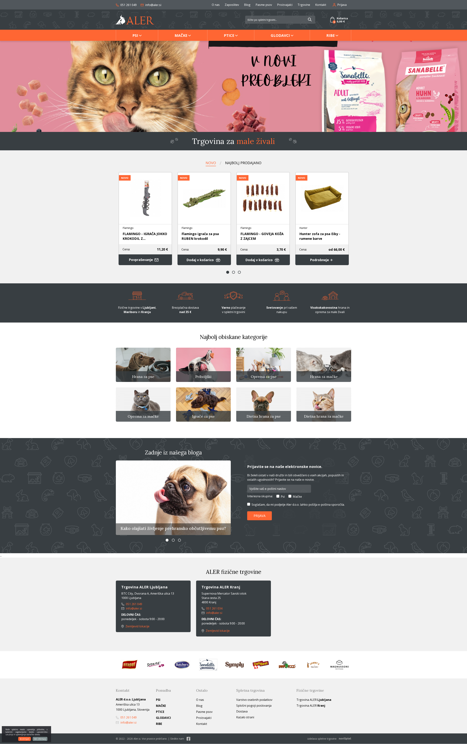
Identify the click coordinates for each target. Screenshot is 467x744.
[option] (233, 86)
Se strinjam (24, 739)
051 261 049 (128, 5)
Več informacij (40, 739)
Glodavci (280, 35)
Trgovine (304, 5)
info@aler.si (152, 5)
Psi (135, 35)
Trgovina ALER (313, 700)
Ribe (330, 35)
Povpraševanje (141, 259)
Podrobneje (320, 260)
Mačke (181, 35)
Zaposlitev (232, 5)
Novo (211, 162)
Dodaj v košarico (200, 260)
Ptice (229, 35)
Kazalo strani (245, 717)
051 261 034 (213, 608)
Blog (247, 5)
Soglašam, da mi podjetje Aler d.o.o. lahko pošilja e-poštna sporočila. (298, 505)
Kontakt (320, 5)
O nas (216, 5)
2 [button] (233, 272)
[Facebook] (188, 738)
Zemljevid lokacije (137, 626)
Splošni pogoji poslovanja (253, 706)
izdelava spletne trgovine (322, 738)
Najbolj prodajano (243, 162)
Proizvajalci (284, 5)
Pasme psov (264, 5)
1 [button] (227, 272)
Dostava (242, 711)
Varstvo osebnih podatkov (254, 700)
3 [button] (239, 272)
